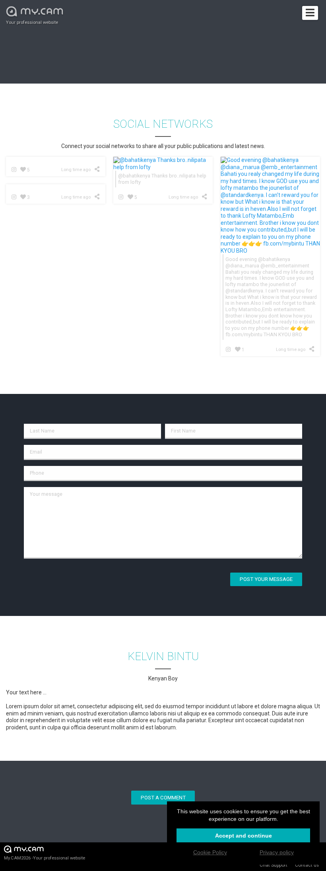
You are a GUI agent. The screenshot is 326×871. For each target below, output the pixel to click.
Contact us (307, 865)
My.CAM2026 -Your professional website (44, 858)
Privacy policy (277, 852)
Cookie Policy (210, 852)
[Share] (98, 169)
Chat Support (273, 865)
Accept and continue (243, 835)
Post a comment (163, 798)
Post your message (266, 579)
